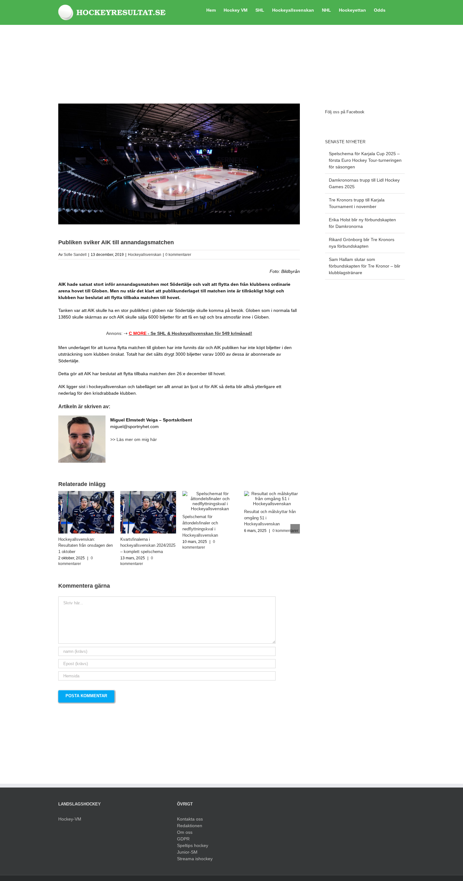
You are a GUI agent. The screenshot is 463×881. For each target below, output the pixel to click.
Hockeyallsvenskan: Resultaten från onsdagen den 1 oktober (85, 545)
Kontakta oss (190, 819)
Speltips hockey (192, 845)
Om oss (184, 832)
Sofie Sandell (75, 254)
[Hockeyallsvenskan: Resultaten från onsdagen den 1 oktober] (86, 493)
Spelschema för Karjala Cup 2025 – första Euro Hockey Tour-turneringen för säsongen (365, 160)
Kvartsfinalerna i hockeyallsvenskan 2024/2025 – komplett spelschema (147, 545)
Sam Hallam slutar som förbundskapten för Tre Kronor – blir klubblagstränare (364, 266)
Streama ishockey (195, 858)
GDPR (183, 838)
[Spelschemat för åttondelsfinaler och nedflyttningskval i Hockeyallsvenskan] (210, 493)
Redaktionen (189, 825)
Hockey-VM (69, 819)
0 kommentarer (178, 254)
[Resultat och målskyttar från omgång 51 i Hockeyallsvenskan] (272, 493)
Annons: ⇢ (179, 333)
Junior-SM (187, 852)
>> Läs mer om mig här (133, 439)
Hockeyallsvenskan (144, 254)
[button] (395, 9)
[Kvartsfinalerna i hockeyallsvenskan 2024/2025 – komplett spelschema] (148, 493)
